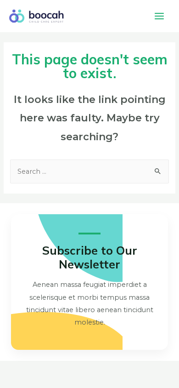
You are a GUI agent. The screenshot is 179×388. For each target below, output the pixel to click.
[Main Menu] (159, 16)
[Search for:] (89, 171)
